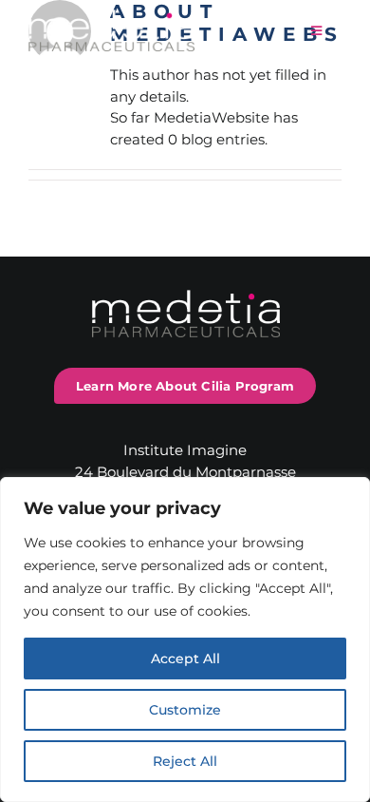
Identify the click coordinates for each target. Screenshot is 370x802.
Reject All (185, 761)
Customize (185, 709)
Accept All (185, 658)
